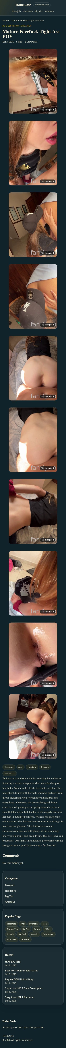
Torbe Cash (23, 5)
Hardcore (28, 11)
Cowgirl (34, 934)
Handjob (32, 767)
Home (5, 20)
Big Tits (39, 11)
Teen (44, 923)
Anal (20, 767)
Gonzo (37, 929)
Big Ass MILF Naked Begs (19, 979)
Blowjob (16, 11)
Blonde (10, 934)
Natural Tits (12, 929)
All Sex (47, 929)
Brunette (33, 923)
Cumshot (25, 939)
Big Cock (22, 934)
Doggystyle (48, 934)
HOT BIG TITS (13, 961)
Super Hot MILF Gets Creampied (23, 988)
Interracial (11, 939)
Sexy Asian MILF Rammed (19, 997)
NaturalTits (9, 773)
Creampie (11, 923)
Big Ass (25, 929)
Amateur (49, 11)
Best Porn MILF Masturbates (21, 970)
